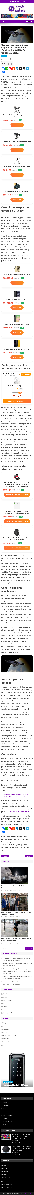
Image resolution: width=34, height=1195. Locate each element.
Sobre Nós (6, 1038)
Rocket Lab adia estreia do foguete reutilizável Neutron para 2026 (29, 856)
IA (3, 1003)
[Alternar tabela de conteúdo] (9, 63)
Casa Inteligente (7, 994)
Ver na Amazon (17, 125)
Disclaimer (6, 1029)
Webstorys (6, 1124)
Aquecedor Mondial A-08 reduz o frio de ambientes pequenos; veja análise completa (16, 1087)
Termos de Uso (7, 1042)
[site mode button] (28, 21)
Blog (4, 1023)
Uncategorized (7, 1013)
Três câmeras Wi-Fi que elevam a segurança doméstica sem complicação (15, 983)
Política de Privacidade (9, 1035)
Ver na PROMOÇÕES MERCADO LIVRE (17, 494)
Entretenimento (7, 1000)
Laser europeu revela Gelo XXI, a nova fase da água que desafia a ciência (16, 913)
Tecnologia (6, 1010)
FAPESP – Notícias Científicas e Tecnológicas (16, 797)
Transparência (7, 1045)
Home (5, 1032)
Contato (5, 1026)
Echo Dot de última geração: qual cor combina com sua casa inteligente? (17, 964)
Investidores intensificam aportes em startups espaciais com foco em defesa (15, 886)
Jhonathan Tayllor (16, 59)
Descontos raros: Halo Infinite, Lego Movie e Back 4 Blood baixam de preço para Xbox (17, 977)
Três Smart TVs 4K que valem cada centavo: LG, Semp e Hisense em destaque (16, 959)
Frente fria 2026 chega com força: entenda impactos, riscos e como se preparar (17, 939)
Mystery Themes (27, 1193)
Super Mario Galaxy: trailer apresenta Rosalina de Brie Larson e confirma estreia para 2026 (6, 856)
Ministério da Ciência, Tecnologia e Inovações (15, 794)
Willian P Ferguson (15, 916)
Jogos (5, 1006)
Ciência (4, 56)
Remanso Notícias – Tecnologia (17, 812)
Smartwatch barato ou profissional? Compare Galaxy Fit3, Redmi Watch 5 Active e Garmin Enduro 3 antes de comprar (18, 971)
